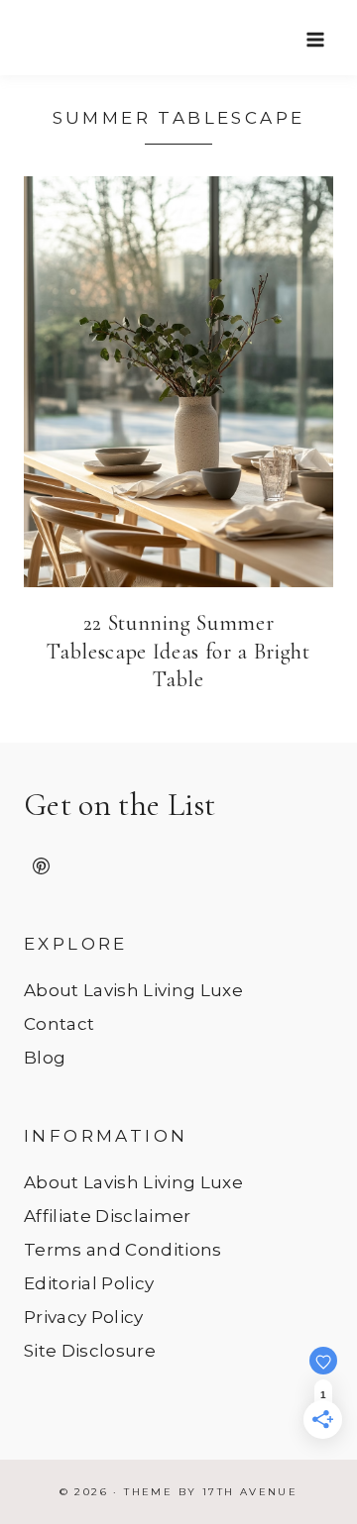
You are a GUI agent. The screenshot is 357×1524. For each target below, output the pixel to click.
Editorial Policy (89, 1283)
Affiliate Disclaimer (107, 1216)
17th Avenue (250, 1491)
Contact (59, 1024)
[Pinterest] (41, 866)
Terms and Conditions (123, 1250)
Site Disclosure (90, 1351)
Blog (44, 1057)
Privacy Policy (84, 1317)
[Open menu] (315, 39)
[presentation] (178, 381)
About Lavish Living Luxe (133, 990)
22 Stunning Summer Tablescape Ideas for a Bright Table (178, 651)
